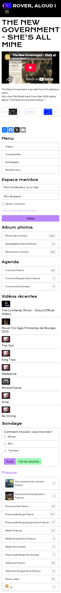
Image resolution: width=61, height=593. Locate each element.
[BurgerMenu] (7, 11)
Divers (30, 587)
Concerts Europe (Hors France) (30, 278)
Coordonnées (13, 154)
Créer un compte (10, 211)
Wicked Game (12, 387)
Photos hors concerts (30, 252)
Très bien (13, 450)
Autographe (12, 162)
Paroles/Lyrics (13, 169)
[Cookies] (7, 586)
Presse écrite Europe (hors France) (35, 496)
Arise (5, 402)
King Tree (9, 359)
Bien (10, 443)
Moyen (12, 436)
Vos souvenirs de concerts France (35, 483)
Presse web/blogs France (30, 514)
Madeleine (9, 374)
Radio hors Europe (30, 546)
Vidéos (9, 146)
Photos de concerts (30, 235)
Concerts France (30, 270)
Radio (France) (30, 530)
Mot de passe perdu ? (29, 211)
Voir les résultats (28, 461)
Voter (10, 461)
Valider (30, 218)
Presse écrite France (30, 506)
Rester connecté (15, 203)
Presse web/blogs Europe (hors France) (30, 522)
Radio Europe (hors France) (30, 538)
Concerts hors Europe (30, 286)
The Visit (8, 345)
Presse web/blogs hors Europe (30, 554)
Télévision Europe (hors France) (30, 571)
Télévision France (30, 563)
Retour (30, 111)
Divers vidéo (30, 579)
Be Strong (9, 416)
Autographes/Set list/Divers (30, 243)
